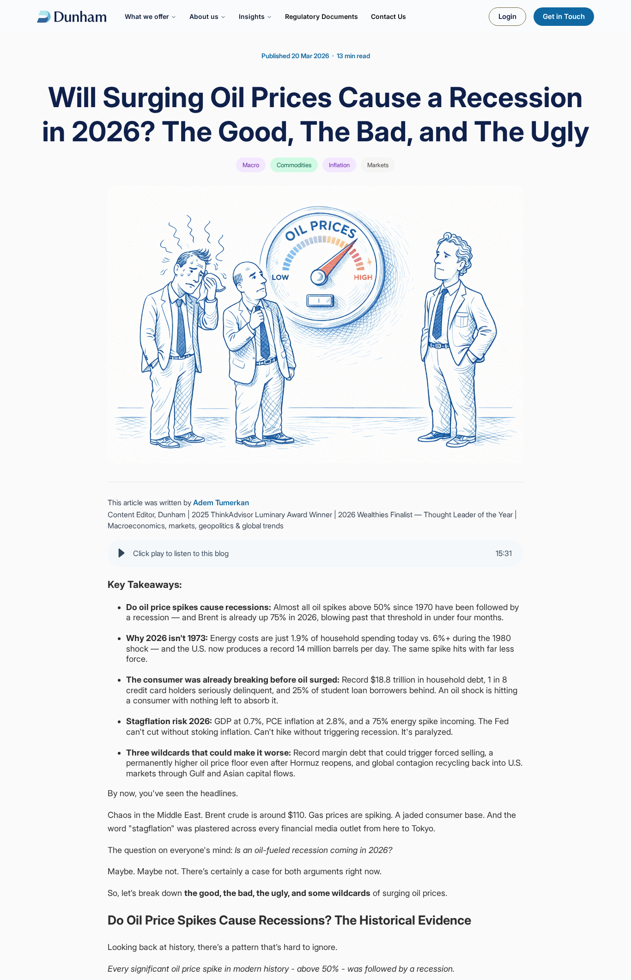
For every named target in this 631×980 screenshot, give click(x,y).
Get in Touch (564, 16)
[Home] (71, 17)
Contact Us (388, 16)
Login (507, 16)
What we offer (147, 16)
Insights (252, 16)
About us (203, 16)
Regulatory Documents (321, 16)
